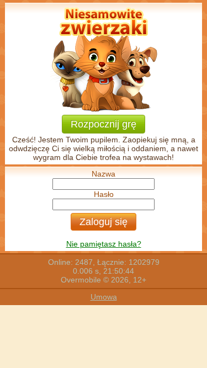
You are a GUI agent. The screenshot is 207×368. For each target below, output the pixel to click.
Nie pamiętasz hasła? (103, 243)
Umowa (104, 296)
